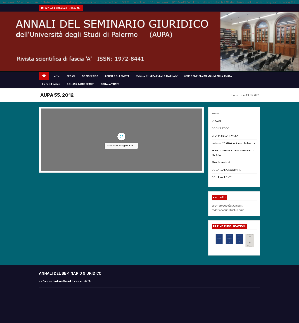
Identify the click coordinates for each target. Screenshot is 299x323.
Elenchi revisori (51, 84)
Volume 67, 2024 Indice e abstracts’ (157, 76)
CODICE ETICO (90, 76)
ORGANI (70, 76)
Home (56, 76)
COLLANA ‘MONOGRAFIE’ (80, 84)
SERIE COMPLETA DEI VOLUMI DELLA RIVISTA (208, 76)
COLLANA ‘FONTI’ (109, 84)
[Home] (44, 76)
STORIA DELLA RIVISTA (117, 76)
